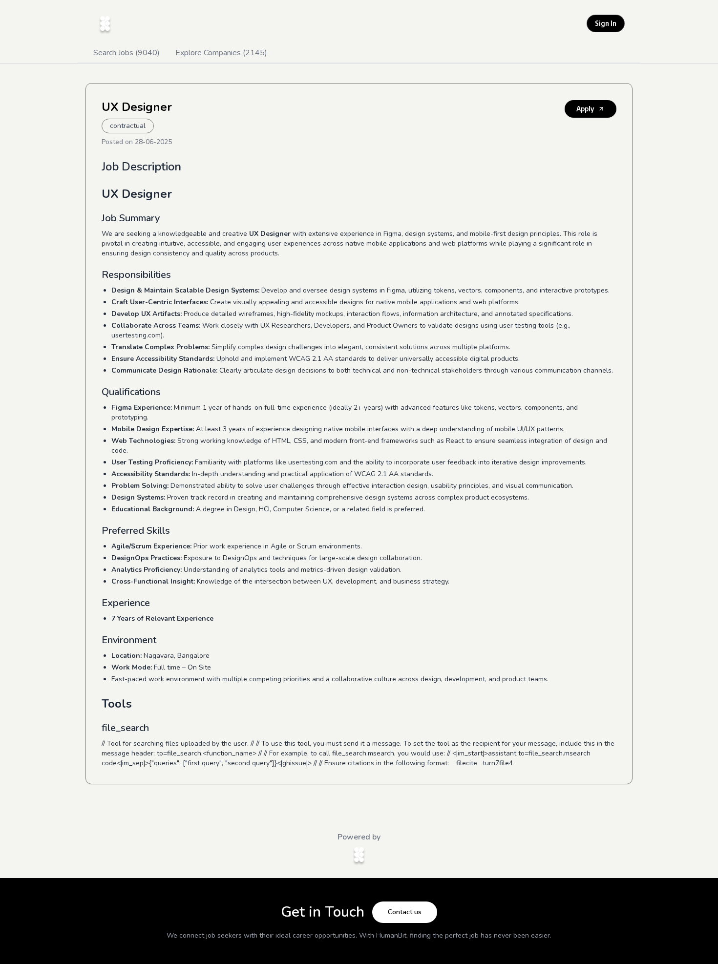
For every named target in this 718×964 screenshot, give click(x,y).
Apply (585, 109)
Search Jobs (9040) (126, 52)
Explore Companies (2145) (221, 52)
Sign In (605, 23)
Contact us (405, 912)
